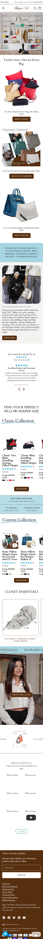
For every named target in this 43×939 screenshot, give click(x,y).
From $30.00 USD (8, 476)
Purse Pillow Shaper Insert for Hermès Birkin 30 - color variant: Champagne (40, 574)
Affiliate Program (8, 900)
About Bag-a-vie (21, 695)
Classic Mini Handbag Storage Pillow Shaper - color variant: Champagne (22, 477)
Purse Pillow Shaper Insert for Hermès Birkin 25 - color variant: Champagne (22, 574)
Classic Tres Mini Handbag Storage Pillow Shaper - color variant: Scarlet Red (10, 480)
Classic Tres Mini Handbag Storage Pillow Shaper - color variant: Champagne (7, 480)
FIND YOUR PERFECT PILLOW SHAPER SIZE (21, 409)
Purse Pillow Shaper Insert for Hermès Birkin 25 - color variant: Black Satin (25, 574)
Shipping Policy (8, 889)
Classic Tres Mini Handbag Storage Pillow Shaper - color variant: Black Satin (3, 480)
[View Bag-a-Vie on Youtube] (24, 917)
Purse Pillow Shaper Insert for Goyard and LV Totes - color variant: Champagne (10, 574)
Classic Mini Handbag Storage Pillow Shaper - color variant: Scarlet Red (28, 477)
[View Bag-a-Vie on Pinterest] (19, 917)
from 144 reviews (20, 360)
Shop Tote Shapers (21, 176)
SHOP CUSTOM (22, 235)
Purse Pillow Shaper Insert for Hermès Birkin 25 (28, 556)
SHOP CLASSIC (21, 119)
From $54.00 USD (8, 570)
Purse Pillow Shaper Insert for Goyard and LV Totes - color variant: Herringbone (3, 574)
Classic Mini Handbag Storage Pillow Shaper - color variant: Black (25, 477)
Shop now (9, 338)
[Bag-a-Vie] (21, 8)
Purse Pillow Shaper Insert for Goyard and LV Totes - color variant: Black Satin (7, 574)
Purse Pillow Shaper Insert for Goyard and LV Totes (9, 556)
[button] (34, 8)
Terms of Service (8, 895)
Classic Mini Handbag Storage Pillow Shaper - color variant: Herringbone (32, 477)
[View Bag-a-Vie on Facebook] (9, 917)
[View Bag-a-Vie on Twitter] (14, 917)
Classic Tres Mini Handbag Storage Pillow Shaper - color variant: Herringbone (13, 480)
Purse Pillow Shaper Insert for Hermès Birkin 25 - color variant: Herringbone (28, 574)
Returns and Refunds (10, 886)
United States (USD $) (11, 924)
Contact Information (10, 897)
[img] (21, 357)
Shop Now (21, 489)
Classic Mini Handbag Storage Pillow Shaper (28, 459)
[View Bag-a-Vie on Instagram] (4, 917)
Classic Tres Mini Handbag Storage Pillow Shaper (10, 460)
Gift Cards (6, 884)
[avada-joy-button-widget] (5, 933)
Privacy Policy (7, 892)
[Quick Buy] (15, 449)
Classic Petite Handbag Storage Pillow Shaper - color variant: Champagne (40, 477)
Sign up (21, 875)
